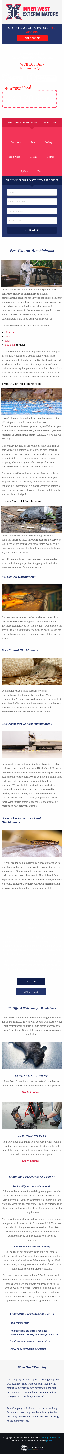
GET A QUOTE (32, 38)
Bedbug (48, 142)
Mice (7, 336)
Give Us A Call (31, 991)
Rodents (33, 157)
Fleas (39, 171)
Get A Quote (30, 981)
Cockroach (16, 142)
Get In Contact (31, 1092)
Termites (9, 332)
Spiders (24, 171)
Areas (49, 1440)
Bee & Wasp (14, 157)
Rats (7, 340)
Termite (50, 157)
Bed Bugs (10, 344)
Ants (33, 142)
